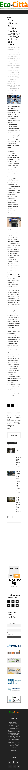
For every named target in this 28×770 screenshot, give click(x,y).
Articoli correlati (12, 442)
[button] (2, 12)
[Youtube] (17, 605)
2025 (16, 572)
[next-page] (11, 517)
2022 (11, 568)
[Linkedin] (17, 601)
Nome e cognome (11, 623)
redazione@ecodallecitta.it (14, 752)
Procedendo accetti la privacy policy (13, 633)
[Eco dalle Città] (14, 5)
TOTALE (17, 575)
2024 (11, 572)
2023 (16, 568)
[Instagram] (12, 601)
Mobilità (9, 15)
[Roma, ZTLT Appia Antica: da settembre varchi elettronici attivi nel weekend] (11, 450)
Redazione (11, 93)
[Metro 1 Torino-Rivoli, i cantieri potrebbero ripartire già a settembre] (11, 499)
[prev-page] (8, 517)
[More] (15, 405)
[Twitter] (12, 605)
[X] (12, 405)
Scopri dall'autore (12, 445)
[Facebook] (8, 405)
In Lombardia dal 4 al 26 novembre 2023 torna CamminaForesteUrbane (17, 419)
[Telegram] (8, 605)
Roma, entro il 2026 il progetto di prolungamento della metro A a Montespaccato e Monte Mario (10, 422)
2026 (10, 575)
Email (8, 628)
